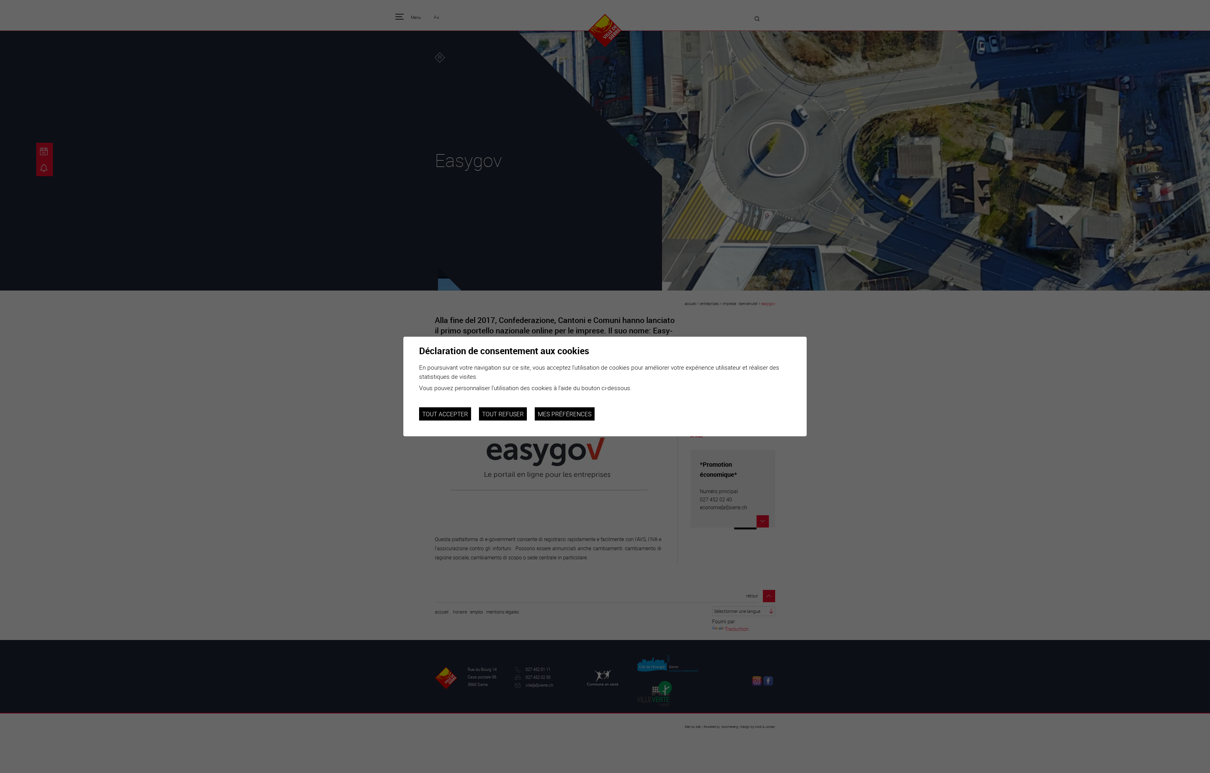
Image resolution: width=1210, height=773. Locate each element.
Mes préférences (564, 414)
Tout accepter (445, 414)
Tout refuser (503, 414)
